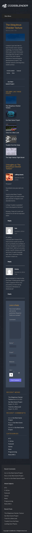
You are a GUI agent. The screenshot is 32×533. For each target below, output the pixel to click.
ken (16, 30)
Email (11, 352)
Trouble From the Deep (13, 145)
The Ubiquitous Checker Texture (14, 513)
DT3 (9, 438)
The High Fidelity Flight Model (15, 157)
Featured (19, 71)
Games (8, 73)
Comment (12, 319)
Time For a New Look (12, 133)
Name (11, 343)
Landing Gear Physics (10, 524)
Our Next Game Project (13, 120)
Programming (12, 452)
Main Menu (8, 16)
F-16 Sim (11, 441)
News (13, 73)
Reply (9, 221)
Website (11, 362)
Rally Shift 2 (11, 454)
